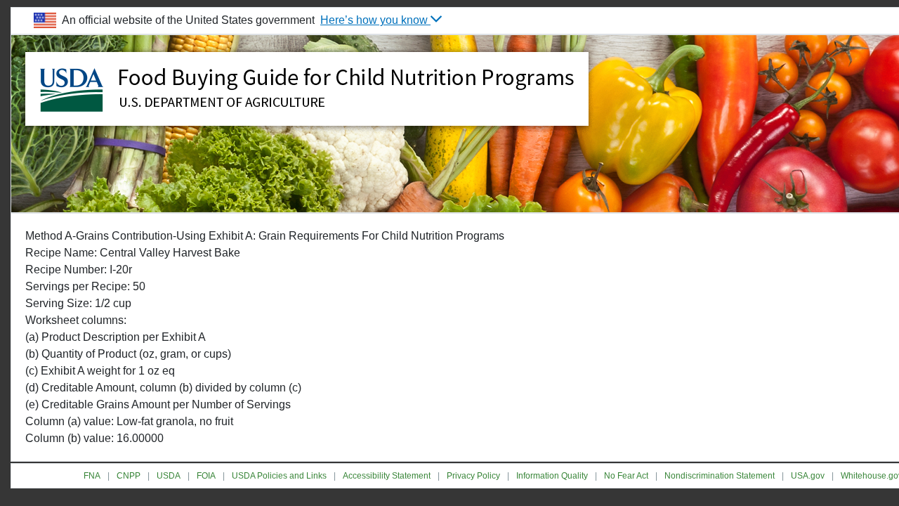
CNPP (128, 476)
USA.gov (808, 476)
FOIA (206, 476)
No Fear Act (626, 476)
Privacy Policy (473, 476)
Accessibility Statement (387, 476)
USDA (169, 476)
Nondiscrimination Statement (719, 476)
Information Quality (552, 476)
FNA (92, 476)
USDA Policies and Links (279, 476)
